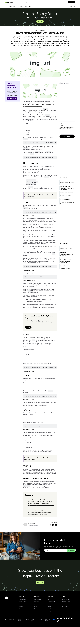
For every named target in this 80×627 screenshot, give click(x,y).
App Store (36, 604)
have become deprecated (47, 229)
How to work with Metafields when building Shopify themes (39, 510)
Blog (6, 6)
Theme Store (36, 601)
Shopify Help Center (66, 599)
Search (71, 6)
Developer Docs (37, 599)
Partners (35, 606)
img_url (45, 109)
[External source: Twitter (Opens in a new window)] (53, 525)
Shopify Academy (32, 2)
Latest (26, 6)
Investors (21, 606)
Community (24, 2)
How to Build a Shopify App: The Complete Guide (37, 499)
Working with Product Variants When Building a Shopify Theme (40, 501)
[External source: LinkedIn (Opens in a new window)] (56, 525)
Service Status (65, 606)
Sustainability (22, 611)
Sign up (28, 327)
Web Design (62, 246)
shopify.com (59, 2)
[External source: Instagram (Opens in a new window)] (66, 618)
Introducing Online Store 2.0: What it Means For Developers (39, 497)
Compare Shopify (51, 601)
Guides (49, 604)
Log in (64, 2)
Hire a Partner (65, 604)
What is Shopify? (23, 599)
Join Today (40, 21)
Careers (21, 604)
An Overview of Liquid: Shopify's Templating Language (38, 503)
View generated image (29, 215)
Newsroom (21, 608)
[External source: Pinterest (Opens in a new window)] (58, 621)
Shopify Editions (22, 601)
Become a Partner (12, 98)
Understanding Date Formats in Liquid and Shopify (37, 514)
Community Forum (66, 601)
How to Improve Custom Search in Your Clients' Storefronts (39, 512)
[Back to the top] (6, 597)
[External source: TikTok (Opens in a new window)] (69, 618)
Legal (27, 619)
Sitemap (40, 619)
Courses (49, 606)
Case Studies (20, 6)
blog (36, 30)
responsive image (27, 483)
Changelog (50, 611)
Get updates (67, 136)
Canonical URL (37, 194)
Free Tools (50, 608)
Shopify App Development (65, 186)
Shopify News (12, 6)
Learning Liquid (42, 30)
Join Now (71, 2)
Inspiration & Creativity (65, 199)
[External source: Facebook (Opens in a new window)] (49, 525)
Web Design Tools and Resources (66, 180)
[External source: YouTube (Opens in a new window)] (64, 618)
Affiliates (35, 608)
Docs (19, 2)
